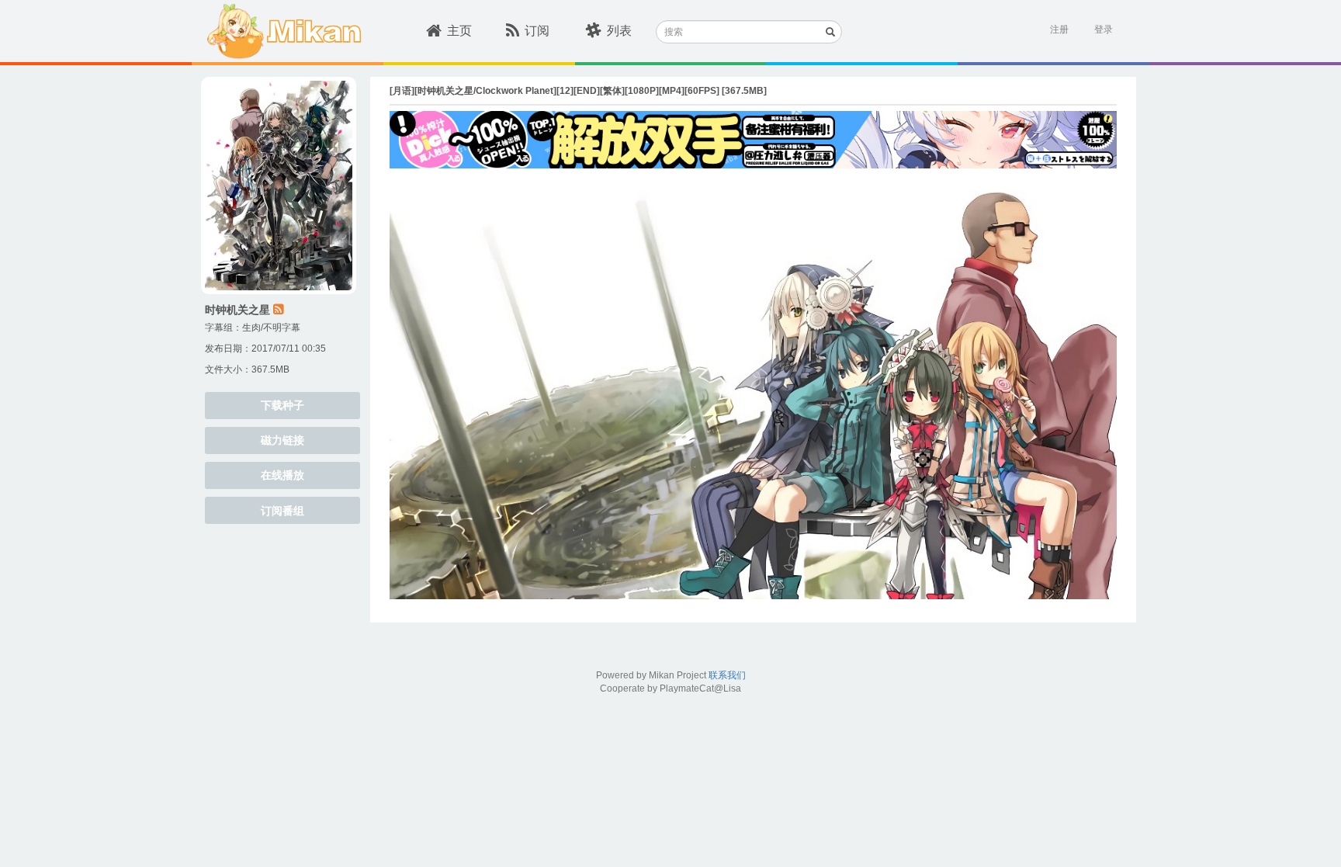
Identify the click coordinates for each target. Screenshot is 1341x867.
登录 (1103, 29)
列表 (619, 30)
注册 (1059, 29)
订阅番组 (282, 511)
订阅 (537, 30)
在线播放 (282, 475)
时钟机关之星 (237, 309)
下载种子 (282, 405)
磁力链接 (282, 440)
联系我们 (727, 675)
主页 (459, 30)
